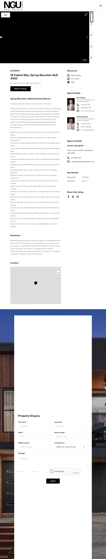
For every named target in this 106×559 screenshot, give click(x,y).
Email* (20, 433)
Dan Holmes (81, 98)
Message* (21, 453)
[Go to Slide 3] (91, 39)
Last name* (58, 422)
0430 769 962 (86, 127)
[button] (44, 37)
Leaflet (36, 303)
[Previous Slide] (2, 37)
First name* (22, 422)
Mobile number (23, 443)
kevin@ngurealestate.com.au (88, 130)
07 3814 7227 (85, 105)
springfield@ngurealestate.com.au (83, 162)
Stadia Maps (41, 303)
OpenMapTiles (47, 303)
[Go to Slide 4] (91, 50)
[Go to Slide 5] (91, 62)
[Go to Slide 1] (91, 16)
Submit (52, 481)
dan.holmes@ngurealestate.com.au (88, 111)
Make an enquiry (20, 89)
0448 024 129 (86, 108)
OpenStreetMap (53, 303)
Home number (59, 433)
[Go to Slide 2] (91, 28)
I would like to (59, 443)
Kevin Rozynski (82, 117)
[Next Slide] (87, 37)
